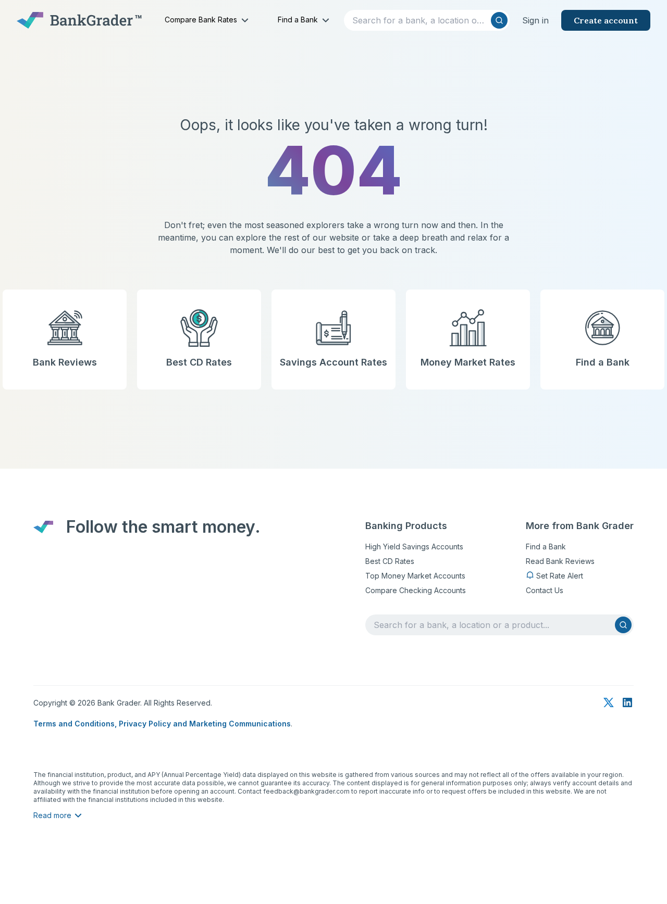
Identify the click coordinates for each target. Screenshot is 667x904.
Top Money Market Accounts (415, 575)
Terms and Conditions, (76, 723)
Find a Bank (546, 546)
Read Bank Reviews (560, 561)
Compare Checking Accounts (415, 590)
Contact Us (544, 590)
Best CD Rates (389, 561)
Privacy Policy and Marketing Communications (205, 723)
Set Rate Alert (559, 575)
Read (52, 815)
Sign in (535, 20)
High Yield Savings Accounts (414, 546)
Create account (606, 20)
